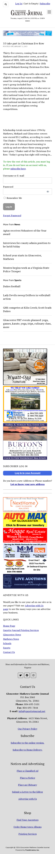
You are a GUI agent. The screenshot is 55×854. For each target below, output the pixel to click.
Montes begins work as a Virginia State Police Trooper (26, 269)
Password (8, 186)
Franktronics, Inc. (32, 850)
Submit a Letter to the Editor (27, 791)
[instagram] (33, 675)
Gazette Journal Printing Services (21, 630)
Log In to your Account (27, 473)
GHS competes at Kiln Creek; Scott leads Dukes (27, 309)
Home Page (9, 625)
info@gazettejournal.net (32, 711)
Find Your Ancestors (27, 819)
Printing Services (27, 833)
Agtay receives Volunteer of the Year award (24, 232)
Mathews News (11, 639)
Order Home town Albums (27, 826)
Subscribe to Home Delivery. (27, 749)
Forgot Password (12, 215)
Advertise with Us (27, 798)
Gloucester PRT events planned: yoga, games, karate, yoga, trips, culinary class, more (27, 323)
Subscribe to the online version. (27, 742)
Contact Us (9, 652)
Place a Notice (27, 777)
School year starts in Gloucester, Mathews (22, 257)
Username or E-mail (13, 175)
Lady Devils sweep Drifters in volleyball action (26, 296)
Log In (18, 3)
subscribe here (18, 168)
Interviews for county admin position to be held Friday (26, 244)
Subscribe (45, 3)
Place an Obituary (27, 784)
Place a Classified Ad (27, 770)
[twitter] (20, 675)
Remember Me (14, 198)
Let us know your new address (27, 484)
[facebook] (27, 675)
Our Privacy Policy (27, 728)
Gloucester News (12, 634)
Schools (7, 643)
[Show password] (48, 191)
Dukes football (11, 286)
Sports (6, 647)
